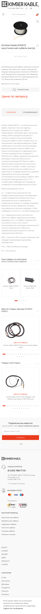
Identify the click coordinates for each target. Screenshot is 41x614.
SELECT (4, 547)
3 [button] (21, 300)
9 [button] (22, 354)
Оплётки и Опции (8, 534)
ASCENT (4, 554)
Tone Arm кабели (8, 528)
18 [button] (19, 356)
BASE (3, 558)
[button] (38, 21)
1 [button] (16, 300)
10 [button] (24, 354)
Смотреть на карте (17, 483)
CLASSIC (4, 564)
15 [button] (35, 354)
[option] (10, 283)
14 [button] (33, 354)
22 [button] (23, 408)
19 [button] (21, 356)
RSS (21, 444)
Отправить (20, 437)
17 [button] (17, 356)
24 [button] (28, 408)
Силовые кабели (8, 531)
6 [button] (16, 354)
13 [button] (31, 354)
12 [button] (29, 354)
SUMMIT (4, 551)
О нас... (4, 577)
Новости (4, 591)
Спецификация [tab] (30, 112)
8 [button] (20, 354)
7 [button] (18, 354)
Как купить (5, 581)
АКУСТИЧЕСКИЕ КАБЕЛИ (14, 261)
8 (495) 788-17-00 (16, 8)
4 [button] (23, 300)
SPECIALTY (5, 561)
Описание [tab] (11, 112)
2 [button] (19, 300)
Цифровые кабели (8, 524)
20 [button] (23, 356)
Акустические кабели (10, 517)
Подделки (5, 588)
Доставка (5, 584)
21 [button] (21, 408)
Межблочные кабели (9, 521)
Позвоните (22, 89)
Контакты (5, 594)
